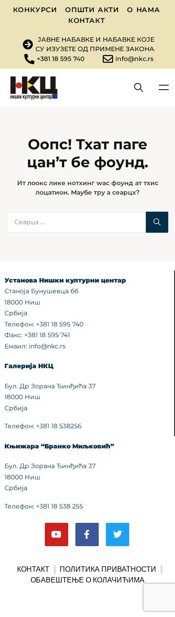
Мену (164, 87)
